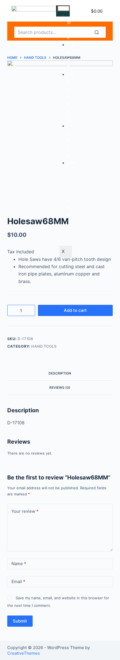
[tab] (60, 373)
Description (60, 373)
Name (18, 563)
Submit (20, 621)
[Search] (100, 32)
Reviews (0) (59, 387)
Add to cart (75, 310)
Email (18, 581)
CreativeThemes (23, 653)
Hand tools (44, 346)
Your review (25, 511)
